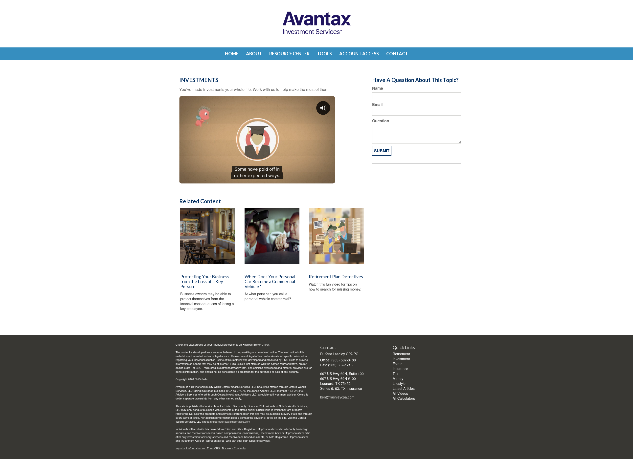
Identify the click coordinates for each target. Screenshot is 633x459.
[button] (254, 53)
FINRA (292, 391)
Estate (398, 363)
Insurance (400, 368)
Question (380, 121)
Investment (401, 358)
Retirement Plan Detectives (336, 276)
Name (377, 88)
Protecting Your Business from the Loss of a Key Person (204, 281)
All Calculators (404, 398)
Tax (395, 373)
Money (398, 378)
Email (377, 104)
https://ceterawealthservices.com (230, 421)
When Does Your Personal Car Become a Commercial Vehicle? (270, 281)
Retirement (401, 353)
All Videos (400, 393)
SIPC (300, 391)
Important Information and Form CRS (198, 448)
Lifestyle (399, 383)
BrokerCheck (261, 344)
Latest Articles (404, 388)
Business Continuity (234, 448)
